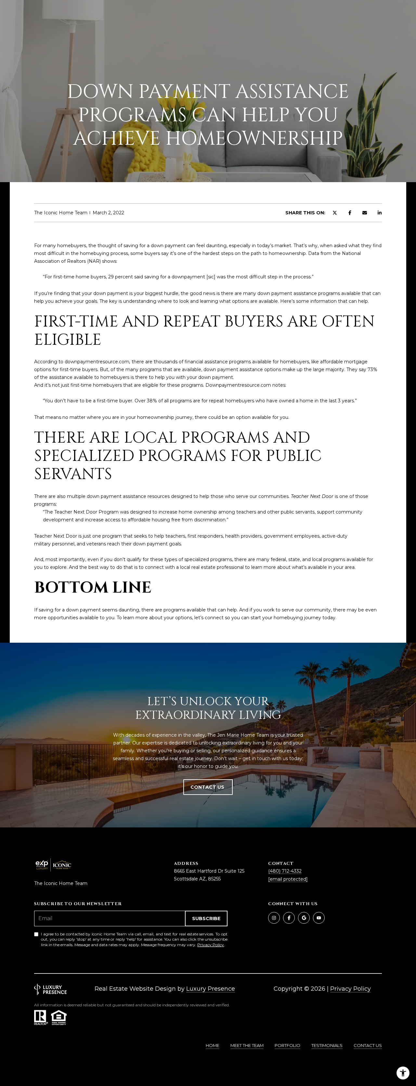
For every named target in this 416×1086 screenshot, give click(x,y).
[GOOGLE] (304, 918)
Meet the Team (247, 1045)
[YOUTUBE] (319, 918)
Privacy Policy (210, 944)
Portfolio (287, 1045)
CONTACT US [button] (208, 787)
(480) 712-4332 (285, 871)
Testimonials (327, 1045)
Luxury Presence (210, 988)
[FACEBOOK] (289, 918)
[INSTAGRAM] (274, 918)
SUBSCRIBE (206, 918)
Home (212, 1045)
